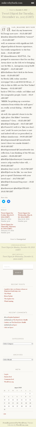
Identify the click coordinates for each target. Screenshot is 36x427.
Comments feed (9, 379)
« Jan (4, 414)
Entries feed (8, 377)
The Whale (7, 293)
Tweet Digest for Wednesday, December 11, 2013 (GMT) (18, 257)
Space (15, 325)
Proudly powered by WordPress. (15, 423)
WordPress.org (9, 382)
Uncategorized (21, 239)
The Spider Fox (9, 299)
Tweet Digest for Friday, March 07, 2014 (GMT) (7, 215)
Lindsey (6, 322)
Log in (6, 374)
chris (5, 327)
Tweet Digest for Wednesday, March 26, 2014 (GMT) (25, 215)
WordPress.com (22, 425)
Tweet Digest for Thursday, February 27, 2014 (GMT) (8, 227)
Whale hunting (8, 301)
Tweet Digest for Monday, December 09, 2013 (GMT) (18, 247)
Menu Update (8, 296)
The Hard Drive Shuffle (20, 320)
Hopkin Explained (13, 317)
